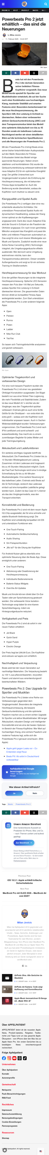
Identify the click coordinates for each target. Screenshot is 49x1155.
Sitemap (5, 1138)
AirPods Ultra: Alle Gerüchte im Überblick (28, 976)
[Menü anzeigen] (3, 4)
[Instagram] (9, 1058)
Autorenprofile (8, 1077)
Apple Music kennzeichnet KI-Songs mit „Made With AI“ (30, 999)
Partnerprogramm (20, 860)
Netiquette (6, 1089)
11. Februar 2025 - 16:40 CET (16, 39)
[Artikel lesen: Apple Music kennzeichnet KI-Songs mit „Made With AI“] (7, 1001)
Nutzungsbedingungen (12, 1118)
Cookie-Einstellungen (11, 1122)
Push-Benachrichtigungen (13, 1093)
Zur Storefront (22, 842)
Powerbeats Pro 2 (23, 804)
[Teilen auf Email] (25, 73)
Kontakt (5, 1073)
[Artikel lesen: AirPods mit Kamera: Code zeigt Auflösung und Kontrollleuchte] (7, 989)
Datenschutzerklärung (12, 1114)
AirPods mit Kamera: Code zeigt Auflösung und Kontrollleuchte (28, 988)
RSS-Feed (6, 1097)
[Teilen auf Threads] (34, 73)
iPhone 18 (6, 10)
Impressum (7, 1110)
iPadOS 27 (25, 10)
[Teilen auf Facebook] (15, 73)
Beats (10, 804)
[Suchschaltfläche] (45, 4)
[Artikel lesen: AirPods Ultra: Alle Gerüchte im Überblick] (7, 978)
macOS (35, 10)
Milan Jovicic (15, 35)
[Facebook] (4, 1058)
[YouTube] (14, 1058)
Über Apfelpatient (10, 1069)
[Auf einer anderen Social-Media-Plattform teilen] (43, 73)
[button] (4, 1150)
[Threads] (20, 1058)
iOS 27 (15, 10)
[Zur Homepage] (24, 4)
